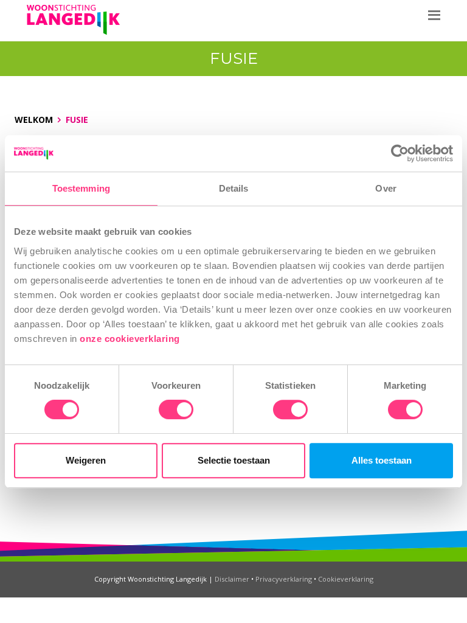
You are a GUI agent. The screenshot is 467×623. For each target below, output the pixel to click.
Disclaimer (232, 578)
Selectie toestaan (234, 460)
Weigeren (86, 460)
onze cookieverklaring (131, 338)
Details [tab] (234, 188)
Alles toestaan (381, 460)
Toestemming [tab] (81, 188)
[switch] (176, 409)
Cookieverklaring (345, 578)
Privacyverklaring (283, 578)
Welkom (34, 119)
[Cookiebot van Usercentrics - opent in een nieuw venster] (400, 153)
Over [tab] (385, 188)
